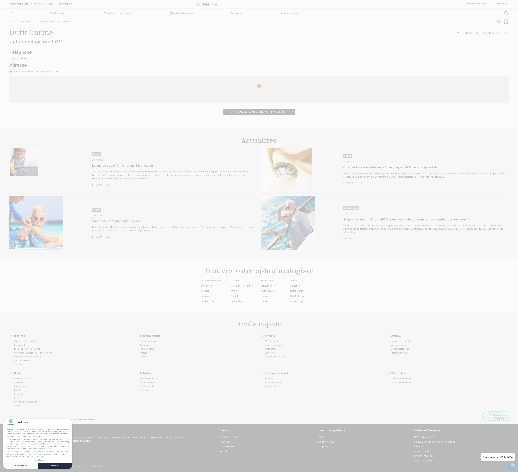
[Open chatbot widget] (511, 465)
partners (20, 429)
